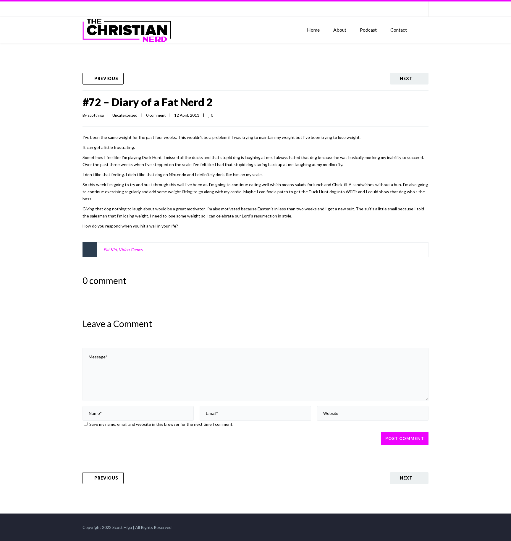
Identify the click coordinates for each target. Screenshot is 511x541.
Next (406, 78)
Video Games (131, 249)
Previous (106, 78)
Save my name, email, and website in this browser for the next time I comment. (161, 424)
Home (313, 30)
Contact (398, 30)
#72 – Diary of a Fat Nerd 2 (148, 101)
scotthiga (96, 115)
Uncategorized (125, 115)
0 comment (156, 115)
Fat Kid (110, 249)
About (339, 30)
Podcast (368, 30)
